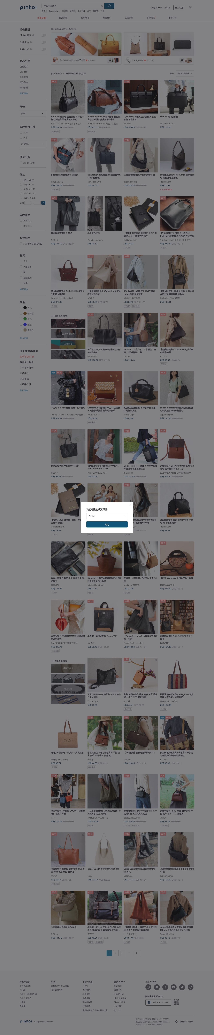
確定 (107, 524)
